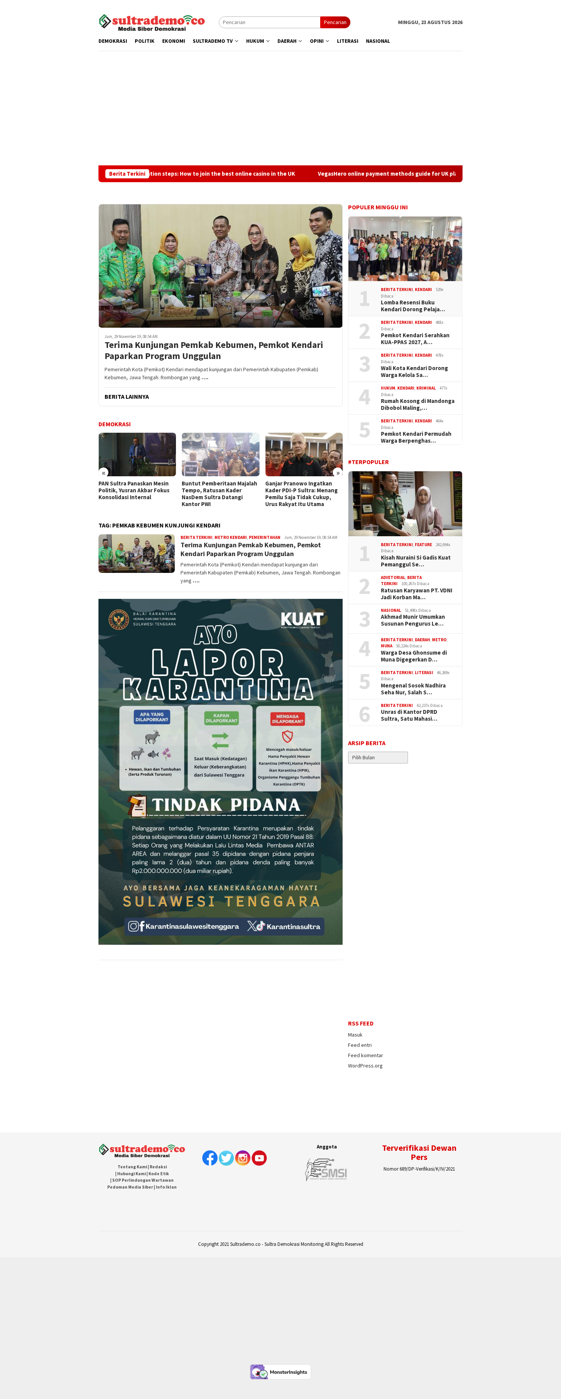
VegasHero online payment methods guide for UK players (337, 173)
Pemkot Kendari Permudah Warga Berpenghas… (416, 437)
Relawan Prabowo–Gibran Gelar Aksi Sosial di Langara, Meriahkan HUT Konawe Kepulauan (302, 494)
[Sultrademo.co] (151, 21)
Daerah (422, 639)
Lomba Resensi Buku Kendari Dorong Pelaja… (413, 306)
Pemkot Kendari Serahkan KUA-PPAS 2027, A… (415, 339)
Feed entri (360, 1045)
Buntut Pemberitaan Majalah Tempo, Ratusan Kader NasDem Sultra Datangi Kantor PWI (136, 494)
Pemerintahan (264, 537)
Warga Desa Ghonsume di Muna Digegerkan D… (414, 656)
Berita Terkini (197, 537)
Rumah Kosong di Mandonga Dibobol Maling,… (418, 404)
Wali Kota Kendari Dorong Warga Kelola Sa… (414, 371)
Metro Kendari (230, 537)
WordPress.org (365, 1065)
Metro (439, 639)
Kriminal (426, 388)
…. (205, 377)
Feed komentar (365, 1055)
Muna (386, 646)
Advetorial (393, 577)
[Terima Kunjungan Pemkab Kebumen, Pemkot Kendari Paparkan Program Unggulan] (220, 266)
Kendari (423, 289)
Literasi (424, 672)
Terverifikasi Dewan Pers (419, 1152)
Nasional (391, 610)
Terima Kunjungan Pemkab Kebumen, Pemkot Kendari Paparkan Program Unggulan (214, 351)
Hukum (388, 388)
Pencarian (335, 22)
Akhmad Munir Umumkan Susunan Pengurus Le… (413, 620)
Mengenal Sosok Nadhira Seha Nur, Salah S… (413, 689)
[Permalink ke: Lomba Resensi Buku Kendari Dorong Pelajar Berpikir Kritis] (405, 249)
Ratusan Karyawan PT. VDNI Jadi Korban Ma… (416, 594)
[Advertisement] (280, 108)
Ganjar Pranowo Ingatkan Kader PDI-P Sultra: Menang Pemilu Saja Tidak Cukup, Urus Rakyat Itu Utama (218, 494)
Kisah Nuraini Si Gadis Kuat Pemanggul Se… (416, 561)
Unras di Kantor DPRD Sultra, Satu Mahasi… (409, 715)
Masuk (355, 1034)
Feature (423, 544)
